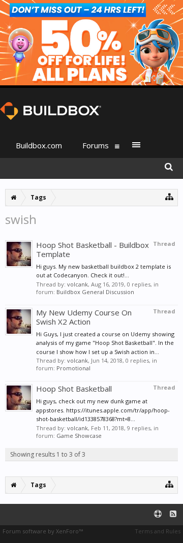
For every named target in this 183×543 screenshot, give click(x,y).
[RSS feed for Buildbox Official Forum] (173, 514)
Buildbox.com (39, 145)
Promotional (73, 368)
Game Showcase (79, 435)
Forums (95, 145)
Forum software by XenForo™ (43, 531)
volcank (77, 284)
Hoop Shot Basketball (74, 389)
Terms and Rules (157, 531)
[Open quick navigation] (169, 196)
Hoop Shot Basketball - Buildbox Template (92, 249)
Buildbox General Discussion (95, 292)
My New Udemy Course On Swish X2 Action (84, 317)
